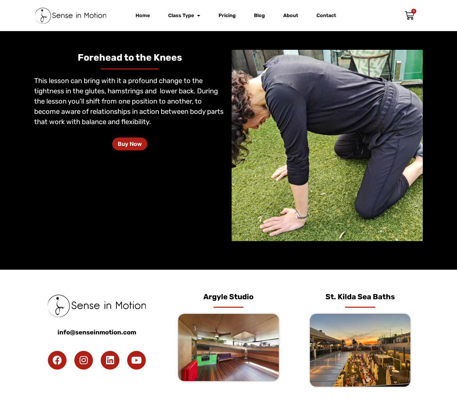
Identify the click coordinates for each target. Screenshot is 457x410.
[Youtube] (136, 360)
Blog (259, 15)
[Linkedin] (110, 360)
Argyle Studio (228, 296)
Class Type (181, 15)
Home (143, 15)
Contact (326, 15)
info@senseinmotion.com (97, 332)
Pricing (227, 15)
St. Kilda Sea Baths (360, 296)
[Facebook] (57, 360)
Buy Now (130, 144)
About (290, 15)
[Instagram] (83, 360)
